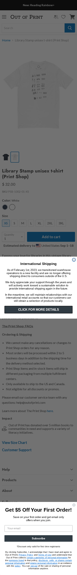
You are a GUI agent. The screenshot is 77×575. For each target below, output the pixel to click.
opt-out (34, 566)
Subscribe (38, 538)
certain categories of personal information (47, 557)
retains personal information (43, 563)
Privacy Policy (26, 555)
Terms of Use (45, 555)
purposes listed (16, 560)
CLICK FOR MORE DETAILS (38, 309)
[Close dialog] (74, 259)
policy (18, 566)
